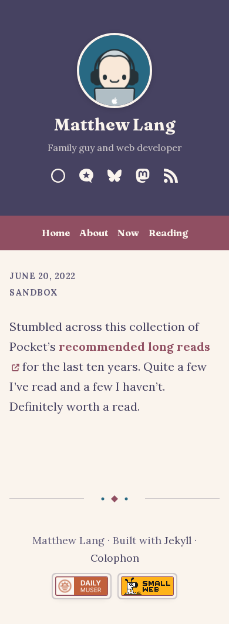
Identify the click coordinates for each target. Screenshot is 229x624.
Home (56, 233)
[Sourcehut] (58, 176)
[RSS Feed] (171, 176)
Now (128, 233)
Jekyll (177, 540)
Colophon (114, 558)
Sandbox (33, 292)
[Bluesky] (114, 176)
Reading (168, 233)
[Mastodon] (143, 176)
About (93, 233)
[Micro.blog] (86, 176)
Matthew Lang (115, 124)
